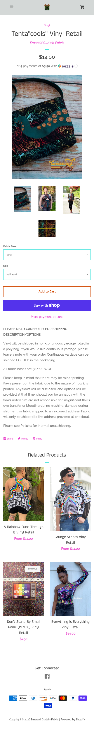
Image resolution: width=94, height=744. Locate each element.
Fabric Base (9, 246)
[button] (47, 66)
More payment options (47, 316)
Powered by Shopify (73, 719)
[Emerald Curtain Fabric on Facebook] (47, 677)
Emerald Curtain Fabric (47, 43)
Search (47, 689)
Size (5, 266)
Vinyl (47, 25)
